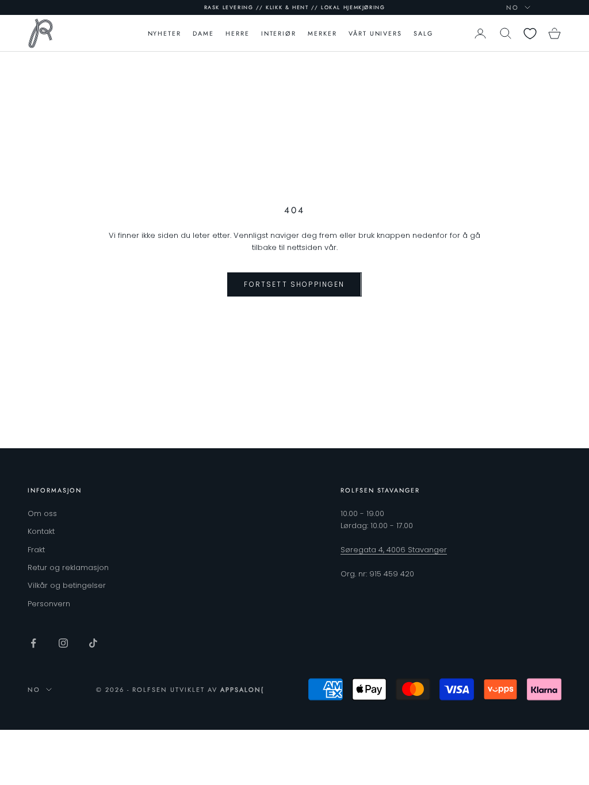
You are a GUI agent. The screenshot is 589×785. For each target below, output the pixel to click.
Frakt (36, 549)
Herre (237, 33)
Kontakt (41, 531)
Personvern (49, 603)
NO (512, 7)
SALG (423, 33)
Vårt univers (375, 33)
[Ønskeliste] (530, 34)
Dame (203, 33)
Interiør (279, 33)
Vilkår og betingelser (67, 585)
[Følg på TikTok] (93, 643)
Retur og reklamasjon (68, 567)
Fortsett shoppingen (294, 284)
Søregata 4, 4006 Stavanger (394, 549)
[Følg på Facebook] (33, 643)
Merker (322, 33)
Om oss (42, 513)
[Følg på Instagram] (63, 643)
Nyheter (165, 33)
